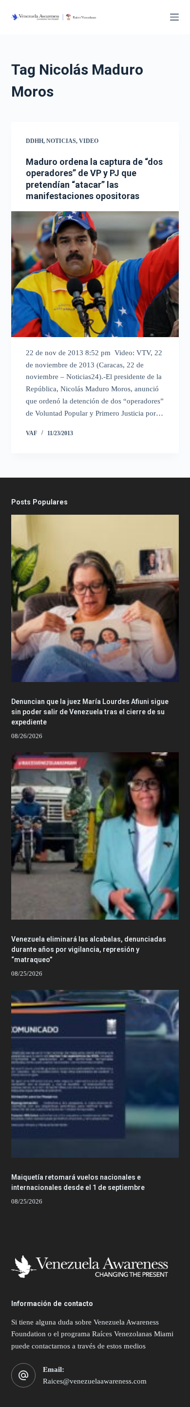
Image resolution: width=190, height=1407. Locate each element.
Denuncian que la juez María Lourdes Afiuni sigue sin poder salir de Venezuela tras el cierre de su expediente (90, 712)
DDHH (34, 141)
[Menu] (174, 17)
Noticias (61, 141)
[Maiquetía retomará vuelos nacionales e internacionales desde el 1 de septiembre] (94, 1073)
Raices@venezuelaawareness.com (95, 1381)
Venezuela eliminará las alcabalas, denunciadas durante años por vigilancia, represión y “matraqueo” (88, 949)
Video (88, 141)
